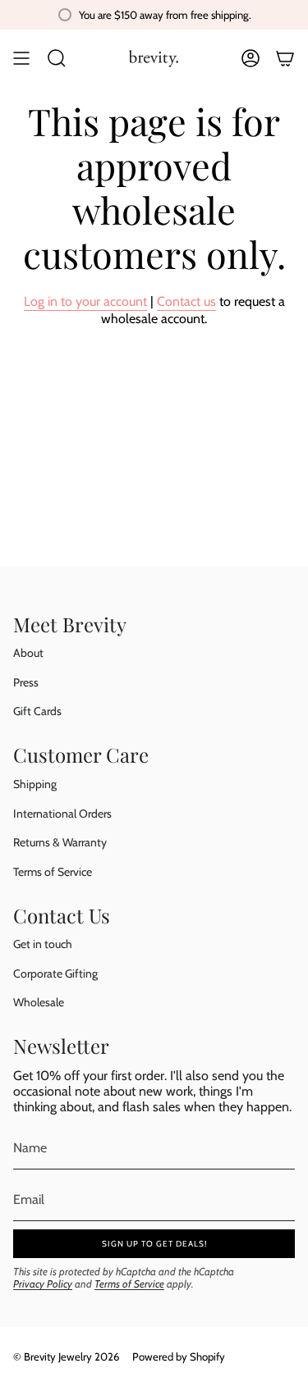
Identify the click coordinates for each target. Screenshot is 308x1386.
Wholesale (38, 1002)
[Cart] (285, 58)
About (28, 652)
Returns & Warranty (60, 842)
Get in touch (42, 944)
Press (26, 682)
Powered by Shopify (178, 1356)
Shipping (35, 784)
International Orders (62, 813)
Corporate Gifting (55, 973)
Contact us (186, 301)
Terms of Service (52, 871)
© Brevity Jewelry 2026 (66, 1356)
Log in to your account (85, 301)
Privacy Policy (42, 1284)
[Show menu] (21, 58)
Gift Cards (37, 711)
